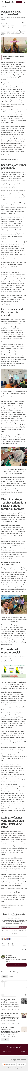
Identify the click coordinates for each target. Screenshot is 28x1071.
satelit (22, 248)
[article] (14, 1004)
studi (8, 234)
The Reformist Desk (9, 1034)
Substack (6, 1068)
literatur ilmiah (9, 273)
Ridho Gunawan (4, 22)
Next (23, 949)
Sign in (25, 2)
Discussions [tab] (12, 995)
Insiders (3, 6)
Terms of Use (21, 930)
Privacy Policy (14, 933)
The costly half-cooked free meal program (10, 1014)
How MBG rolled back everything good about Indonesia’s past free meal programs (9, 1001)
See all (4, 1040)
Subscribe (19, 2)
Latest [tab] (6, 995)
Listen (24, 22)
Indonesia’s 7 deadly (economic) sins (7, 1028)
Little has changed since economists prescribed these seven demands (10, 1031)
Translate (4, 8)
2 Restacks (18, 939)
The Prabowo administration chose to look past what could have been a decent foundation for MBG (10, 1005)
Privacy (14, 1059)
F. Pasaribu (10, 1020)
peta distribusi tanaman (12, 257)
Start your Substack (10, 1064)
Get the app (21, 1064)
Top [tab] (3, 995)
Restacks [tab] (11, 976)
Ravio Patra (8, 1007)
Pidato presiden (6, 110)
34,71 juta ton (19, 98)
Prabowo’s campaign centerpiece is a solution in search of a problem (10, 1017)
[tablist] (7, 976)
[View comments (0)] (8, 26)
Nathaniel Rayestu (12, 1021)
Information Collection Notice (16, 932)
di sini (8, 59)
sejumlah (4, 234)
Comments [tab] (4, 976)
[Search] (25, 995)
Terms (18, 1059)
